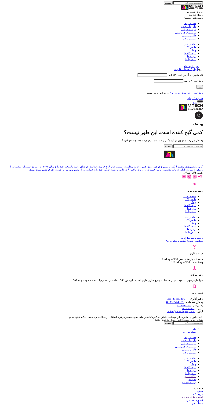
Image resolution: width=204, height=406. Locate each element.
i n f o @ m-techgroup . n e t (181, 311)
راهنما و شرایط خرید (192, 237)
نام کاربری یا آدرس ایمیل (185, 75)
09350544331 (175, 302)
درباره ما (191, 208)
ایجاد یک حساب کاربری (186, 69)
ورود (199, 87)
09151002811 (188, 308)
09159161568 (184, 305)
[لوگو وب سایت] (192, 9)
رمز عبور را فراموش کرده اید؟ (186, 92)
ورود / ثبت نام (189, 382)
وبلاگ (193, 202)
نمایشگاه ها (190, 205)
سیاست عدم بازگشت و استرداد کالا (184, 240)
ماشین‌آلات (190, 199)
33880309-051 (176, 298)
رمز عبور (193, 81)
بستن (200, 391)
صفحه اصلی (189, 196)
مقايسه (192, 379)
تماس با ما (190, 211)
